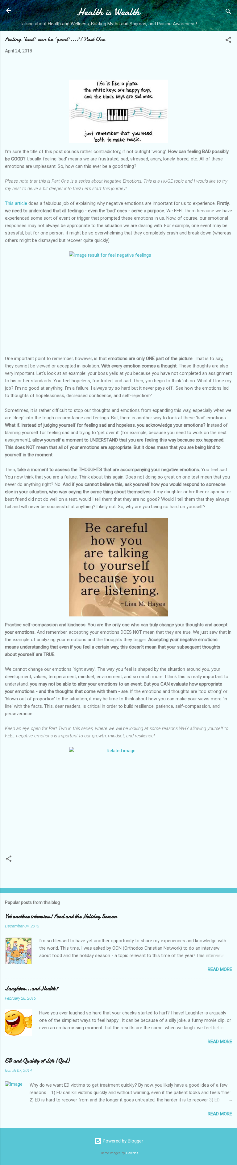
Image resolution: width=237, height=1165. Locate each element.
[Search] (228, 12)
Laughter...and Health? (31, 989)
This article (16, 203)
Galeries (132, 1153)
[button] (228, 41)
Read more (220, 969)
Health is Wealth (108, 12)
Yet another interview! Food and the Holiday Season (61, 916)
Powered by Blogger (122, 1141)
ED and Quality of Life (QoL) (37, 1061)
